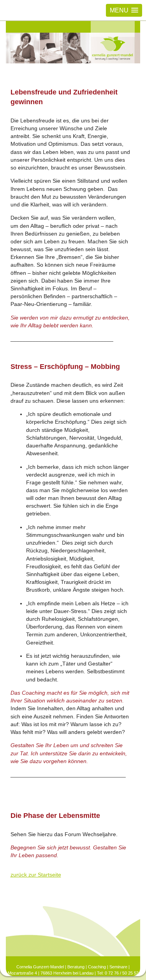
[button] (124, 10)
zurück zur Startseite (36, 875)
